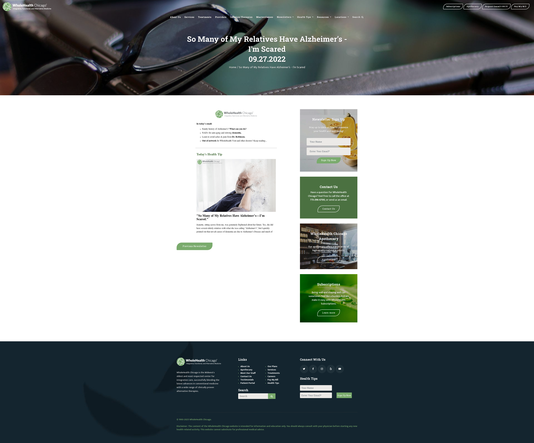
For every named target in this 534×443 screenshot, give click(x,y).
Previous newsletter (194, 246)
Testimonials (247, 380)
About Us (175, 17)
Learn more (328, 312)
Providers (221, 17)
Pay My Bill (273, 380)
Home (232, 67)
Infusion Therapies (241, 17)
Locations (341, 17)
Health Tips (304, 17)
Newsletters (284, 17)
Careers (271, 376)
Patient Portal (247, 383)
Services (189, 17)
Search (356, 17)
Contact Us (328, 208)
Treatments (205, 17)
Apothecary (328, 259)
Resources (323, 17)
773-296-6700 (317, 200)
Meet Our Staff (248, 373)
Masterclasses (264, 17)
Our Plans (272, 366)
